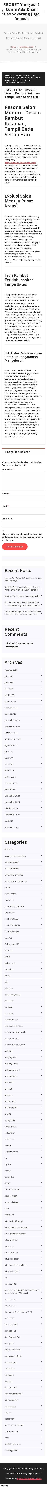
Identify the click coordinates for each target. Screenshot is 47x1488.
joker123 (9, 988)
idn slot (8, 975)
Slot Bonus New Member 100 (18, 1311)
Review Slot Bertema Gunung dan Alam (23, 596)
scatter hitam (11, 1195)
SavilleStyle (20, 82)
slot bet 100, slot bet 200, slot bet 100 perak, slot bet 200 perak (23, 1291)
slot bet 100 (10, 1284)
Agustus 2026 (11, 669)
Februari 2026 (11, 707)
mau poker (9, 1082)
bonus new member (14, 875)
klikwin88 (9, 1013)
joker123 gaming (12, 994)
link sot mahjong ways (15, 1044)
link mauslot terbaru (14, 1026)
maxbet (8, 1095)
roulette (8, 1145)
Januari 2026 (10, 714)
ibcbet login (10, 963)
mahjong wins (11, 1076)
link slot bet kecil (12, 1038)
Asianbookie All (11, 862)
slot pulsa (9, 1375)
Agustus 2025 (11, 745)
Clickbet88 (9, 912)
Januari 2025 (10, 789)
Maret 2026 (10, 701)
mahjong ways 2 (12, 1070)
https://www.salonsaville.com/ (20, 162)
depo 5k (8, 950)
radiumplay (10, 1133)
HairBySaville (23, 78)
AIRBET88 (9, 849)
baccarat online (12, 868)
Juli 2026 (9, 676)
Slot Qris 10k (11, 1387)
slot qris (8, 1381)
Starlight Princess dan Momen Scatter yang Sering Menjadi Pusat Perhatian (22, 588)
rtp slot (8, 1164)
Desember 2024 (12, 795)
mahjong (9, 1051)
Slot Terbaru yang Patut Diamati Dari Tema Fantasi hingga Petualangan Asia (22, 603)
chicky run (9, 900)
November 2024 (12, 802)
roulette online (11, 1151)
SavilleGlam (26, 80)
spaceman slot (11, 1431)
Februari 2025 (11, 783)
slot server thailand (14, 1393)
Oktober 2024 (11, 808)
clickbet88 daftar (12, 925)
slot (6, 1277)
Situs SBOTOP (11, 1252)
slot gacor (9, 1343)
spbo (7, 1437)
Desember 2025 (12, 720)
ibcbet (7, 956)
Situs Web (7, 518)
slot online (9, 1368)
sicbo (7, 1208)
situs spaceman (12, 1271)
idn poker (9, 969)
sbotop (8, 1183)
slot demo (9, 1318)
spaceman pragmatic (14, 1425)
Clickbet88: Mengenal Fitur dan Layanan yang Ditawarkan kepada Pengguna (23, 612)
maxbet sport (11, 1107)
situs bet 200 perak (14, 1221)
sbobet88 (9, 1177)
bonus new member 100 (16, 881)
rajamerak (9, 1139)
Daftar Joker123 (12, 944)
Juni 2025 (9, 758)
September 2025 (12, 739)
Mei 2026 (9, 688)
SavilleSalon (10, 82)
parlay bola (10, 1120)
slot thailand (10, 1406)
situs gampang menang (15, 1233)
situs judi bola (11, 1239)
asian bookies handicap (15, 856)
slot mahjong (11, 1362)
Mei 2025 (9, 764)
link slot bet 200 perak (15, 1032)
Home (13, 46)
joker (7, 982)
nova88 (8, 1114)
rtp (6, 1158)
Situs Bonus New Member (17, 1227)
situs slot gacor (12, 1258)
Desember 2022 (12, 814)
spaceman (9, 1418)
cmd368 (8, 937)
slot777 (8, 1412)
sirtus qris (9, 1214)
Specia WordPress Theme (29, 1478)
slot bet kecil (10, 1305)
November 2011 (12, 827)
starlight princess (13, 1444)
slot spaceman (11, 1400)
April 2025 (9, 770)
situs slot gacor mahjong (16, 1265)
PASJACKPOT (11, 1126)
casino (7, 887)
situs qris (9, 1246)
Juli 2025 (9, 751)
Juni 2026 (9, 682)
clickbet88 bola (11, 919)
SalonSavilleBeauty (13, 80)
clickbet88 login (12, 931)
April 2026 (9, 695)
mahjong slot (11, 1057)
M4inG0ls (10, 75)
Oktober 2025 (11, 732)
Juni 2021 (9, 821)
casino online (10, 893)
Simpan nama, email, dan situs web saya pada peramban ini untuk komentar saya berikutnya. (22, 537)
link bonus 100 (11, 1019)
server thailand (12, 1202)
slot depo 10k (11, 1324)
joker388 (9, 1000)
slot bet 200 (10, 1299)
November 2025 (12, 726)
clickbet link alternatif (14, 906)
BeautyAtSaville (11, 78)
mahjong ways (11, 1063)
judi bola (8, 1007)
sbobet (8, 1170)
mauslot (8, 1088)
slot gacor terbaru (13, 1356)
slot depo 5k (10, 1330)
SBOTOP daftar (12, 1189)
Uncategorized (26, 46)
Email (5, 506)
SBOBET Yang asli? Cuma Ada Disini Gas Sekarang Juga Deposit (22, 11)
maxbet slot (10, 1101)
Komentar (8, 469)
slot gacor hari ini (12, 1349)
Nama (5, 493)
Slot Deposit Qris (12, 1337)
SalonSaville (35, 78)
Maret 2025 (10, 776)
